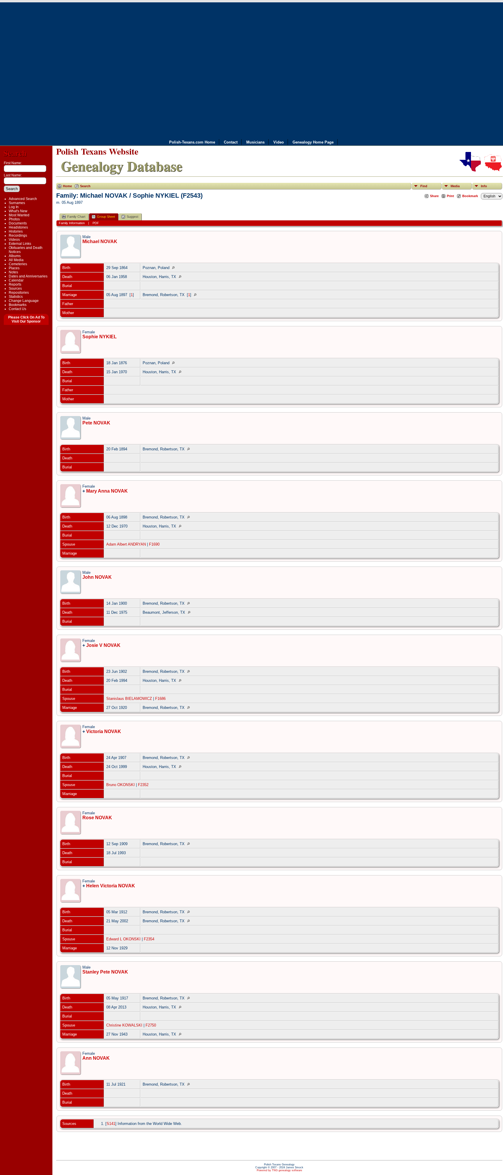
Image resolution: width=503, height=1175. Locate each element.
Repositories (19, 293)
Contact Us (17, 309)
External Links (20, 244)
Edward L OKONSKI (123, 939)
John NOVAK (97, 577)
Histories (16, 231)
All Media (16, 260)
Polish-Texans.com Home (192, 142)
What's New (18, 211)
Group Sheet (106, 216)
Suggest (132, 216)
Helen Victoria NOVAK (110, 885)
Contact (231, 142)
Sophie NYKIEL (99, 336)
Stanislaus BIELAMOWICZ (129, 698)
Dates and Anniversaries (28, 276)
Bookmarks (17, 305)
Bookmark (470, 196)
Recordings (18, 235)
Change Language (24, 301)
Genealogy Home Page (313, 142)
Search (14, 153)
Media (455, 186)
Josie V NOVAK (103, 645)
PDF (96, 223)
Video (278, 142)
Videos (14, 240)
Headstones (18, 227)
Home (67, 186)
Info (484, 186)
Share (434, 196)
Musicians (255, 142)
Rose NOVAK (97, 817)
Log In (14, 207)
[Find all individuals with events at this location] (175, 268)
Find (423, 186)
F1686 (160, 698)
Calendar (16, 280)
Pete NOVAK (96, 422)
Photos (14, 219)
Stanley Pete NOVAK (105, 971)
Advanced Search (23, 199)
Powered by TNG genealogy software (279, 1170)
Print (450, 196)
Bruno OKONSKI (120, 785)
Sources (15, 288)
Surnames (17, 203)
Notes (13, 272)
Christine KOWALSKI (124, 1025)
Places (14, 268)
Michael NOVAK (99, 241)
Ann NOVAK (96, 1058)
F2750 (151, 1025)
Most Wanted (19, 215)
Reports (15, 284)
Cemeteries (18, 264)
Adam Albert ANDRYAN (126, 544)
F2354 (149, 939)
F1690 (154, 544)
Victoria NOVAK (103, 731)
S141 (111, 1123)
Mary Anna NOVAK (107, 491)
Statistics (16, 297)
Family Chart (76, 216)
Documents (18, 223)
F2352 (143, 785)
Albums (15, 256)
